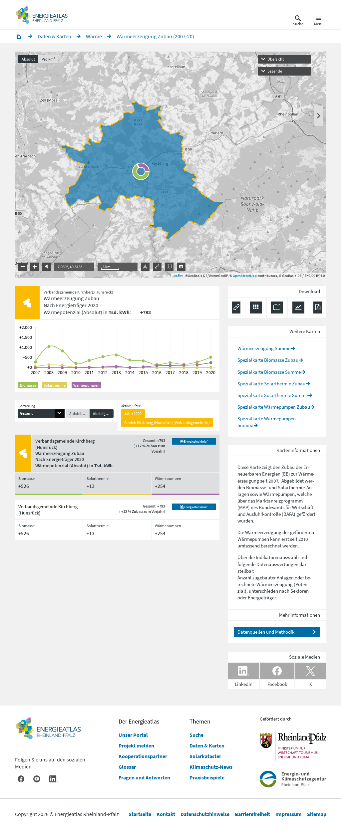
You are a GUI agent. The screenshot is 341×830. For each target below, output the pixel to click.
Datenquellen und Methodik (265, 632)
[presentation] (170, 165)
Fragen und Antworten (144, 777)
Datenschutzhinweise (204, 814)
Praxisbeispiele (206, 777)
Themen (199, 721)
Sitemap (316, 814)
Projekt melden (136, 745)
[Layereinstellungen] (181, 267)
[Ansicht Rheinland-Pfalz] (46, 267)
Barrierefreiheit (252, 814)
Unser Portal (133, 734)
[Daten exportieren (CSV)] (256, 307)
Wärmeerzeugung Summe (263, 348)
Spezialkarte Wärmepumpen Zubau (273, 407)
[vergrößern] (34, 267)
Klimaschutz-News (210, 766)
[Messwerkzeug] (145, 267)
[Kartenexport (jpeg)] (169, 267)
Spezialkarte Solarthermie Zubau (271, 383)
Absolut (28, 59)
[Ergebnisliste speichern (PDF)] (317, 307)
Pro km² (48, 59)
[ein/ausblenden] (318, 115)
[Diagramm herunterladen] (298, 307)
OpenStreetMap (245, 275)
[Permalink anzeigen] (157, 267)
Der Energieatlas (139, 721)
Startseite (140, 814)
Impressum (288, 814)
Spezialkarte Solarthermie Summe (272, 395)
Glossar (127, 766)
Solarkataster (205, 756)
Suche (196, 734)
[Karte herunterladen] (277, 307)
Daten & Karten (206, 745)
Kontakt (166, 814)
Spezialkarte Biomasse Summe (269, 372)
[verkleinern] (22, 267)
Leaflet (177, 275)
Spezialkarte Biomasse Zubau (267, 360)
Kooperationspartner (143, 756)
